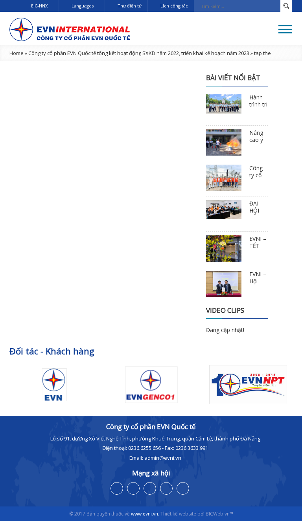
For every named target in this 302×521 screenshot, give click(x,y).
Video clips (225, 310)
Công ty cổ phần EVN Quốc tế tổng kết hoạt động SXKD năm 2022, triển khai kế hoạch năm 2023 (138, 53)
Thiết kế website (178, 513)
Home (16, 53)
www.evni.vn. (145, 513)
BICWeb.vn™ (219, 513)
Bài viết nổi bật (233, 77)
